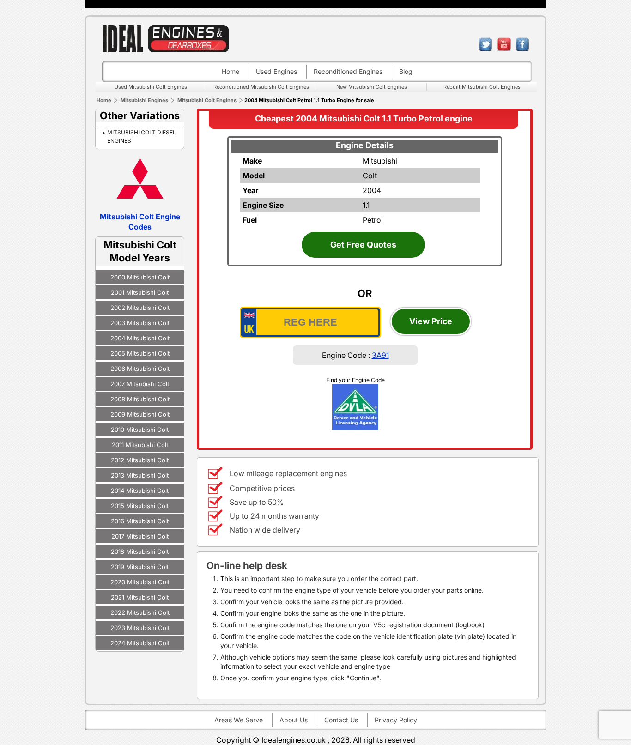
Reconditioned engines (348, 71)
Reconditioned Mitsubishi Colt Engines (261, 87)
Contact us (341, 720)
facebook (522, 44)
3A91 (380, 355)
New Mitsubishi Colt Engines (371, 87)
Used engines (276, 71)
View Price (430, 321)
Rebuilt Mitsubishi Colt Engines (482, 87)
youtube (504, 44)
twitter (485, 44)
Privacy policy (396, 720)
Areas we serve (238, 720)
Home (230, 71)
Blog (406, 71)
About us (293, 720)
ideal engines (165, 38)
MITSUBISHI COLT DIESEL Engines (141, 136)
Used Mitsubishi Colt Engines (151, 87)
